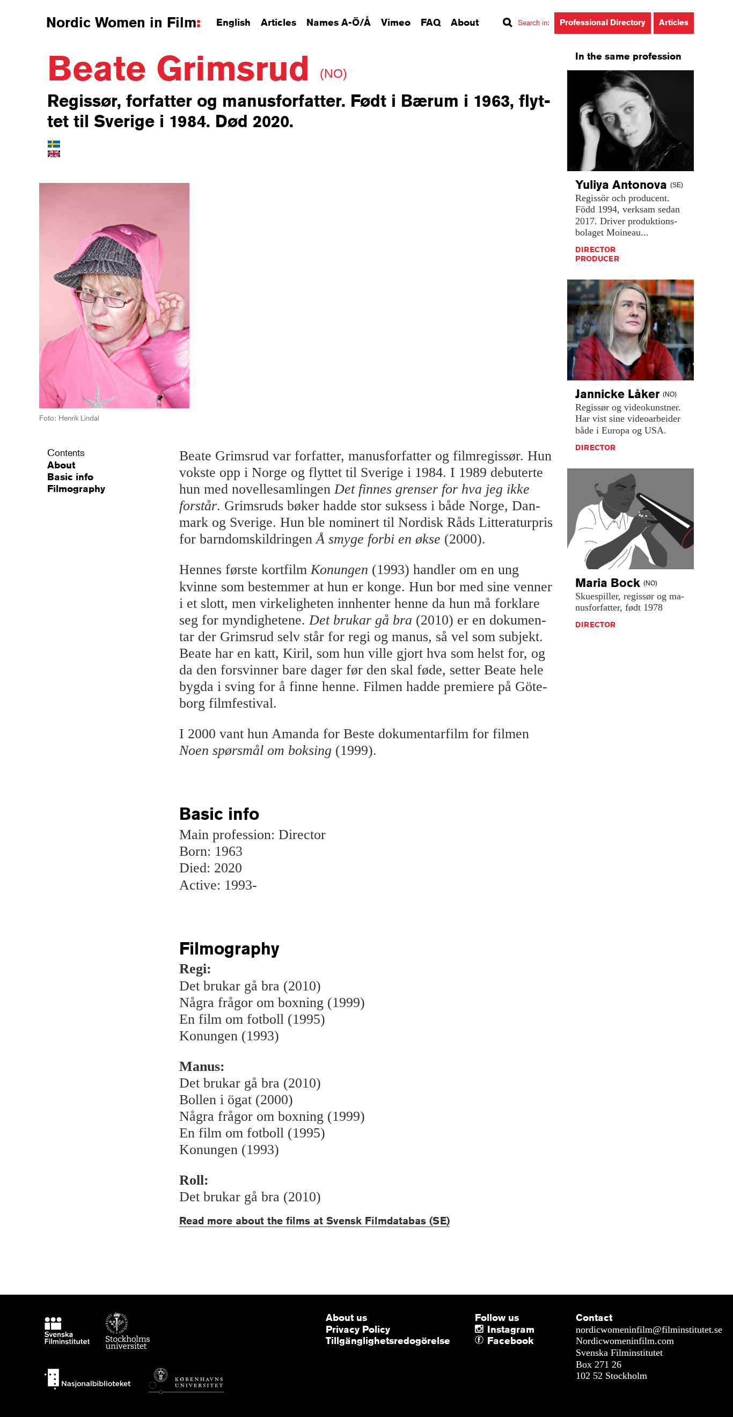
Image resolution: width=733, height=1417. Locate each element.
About (465, 22)
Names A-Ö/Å (338, 22)
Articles (278, 22)
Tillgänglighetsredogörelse (388, 1340)
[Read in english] (54, 153)
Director (595, 249)
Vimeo (396, 22)
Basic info (70, 476)
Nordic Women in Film (121, 23)
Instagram (510, 1329)
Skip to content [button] (37, 10)
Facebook (490, 1340)
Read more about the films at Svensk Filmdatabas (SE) (314, 1220)
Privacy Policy (358, 1329)
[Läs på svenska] (54, 143)
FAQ (431, 22)
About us (346, 1317)
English (233, 22)
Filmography (76, 488)
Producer (597, 258)
